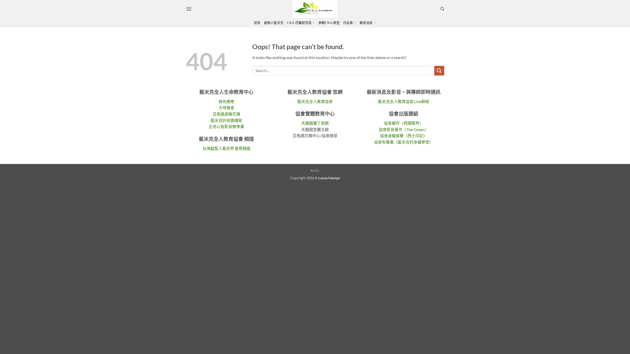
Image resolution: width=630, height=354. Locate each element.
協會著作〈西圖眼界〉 (403, 123)
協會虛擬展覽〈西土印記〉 (403, 135)
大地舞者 (226, 107)
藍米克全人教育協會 (315, 101)
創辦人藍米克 (274, 23)
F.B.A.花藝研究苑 (299, 23)
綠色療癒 (226, 101)
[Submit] (439, 70)
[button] (189, 9)
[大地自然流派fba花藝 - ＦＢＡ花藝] (315, 9)
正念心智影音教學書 (226, 126)
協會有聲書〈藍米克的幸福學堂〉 (403, 142)
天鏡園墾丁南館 (315, 123)
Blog (315, 170)
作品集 (348, 23)
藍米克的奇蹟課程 (226, 120)
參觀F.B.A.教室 (329, 23)
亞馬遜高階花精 (226, 114)
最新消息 (366, 23)
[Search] (442, 9)
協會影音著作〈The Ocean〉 (403, 129)
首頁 (257, 23)
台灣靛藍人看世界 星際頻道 (227, 148)
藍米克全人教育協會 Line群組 (403, 101)
